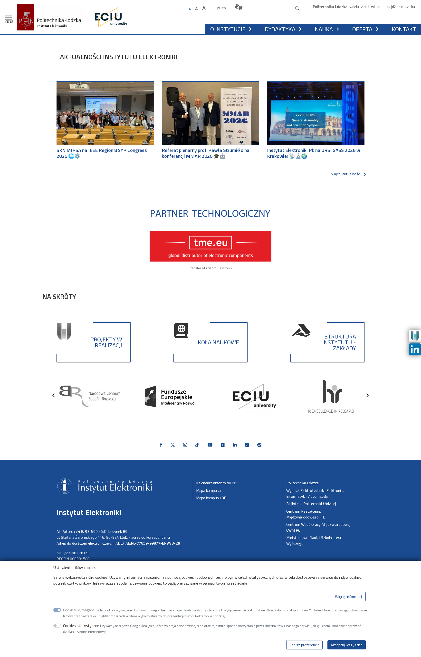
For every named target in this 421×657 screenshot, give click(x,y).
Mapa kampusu (208, 490)
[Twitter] (173, 445)
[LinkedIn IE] (415, 349)
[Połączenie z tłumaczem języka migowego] (239, 7)
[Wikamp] (415, 335)
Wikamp (377, 7)
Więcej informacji (349, 596)
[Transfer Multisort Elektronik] (210, 236)
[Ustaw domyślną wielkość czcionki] (190, 9)
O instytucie (227, 29)
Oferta (362, 29)
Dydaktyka (280, 29)
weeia (354, 7)
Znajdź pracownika (400, 7)
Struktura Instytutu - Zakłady (339, 342)
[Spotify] (259, 445)
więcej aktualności (346, 174)
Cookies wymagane (79, 610)
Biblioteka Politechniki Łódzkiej (311, 504)
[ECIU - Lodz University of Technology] (109, 17)
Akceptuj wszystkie (347, 645)
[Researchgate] (223, 445)
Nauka (324, 29)
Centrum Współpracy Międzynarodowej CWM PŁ (318, 527)
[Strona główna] (52, 11)
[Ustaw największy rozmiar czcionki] (204, 8)
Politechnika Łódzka (330, 7)
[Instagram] (185, 445)
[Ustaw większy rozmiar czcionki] (196, 8)
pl (218, 8)
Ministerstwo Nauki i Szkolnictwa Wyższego (313, 540)
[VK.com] (247, 445)
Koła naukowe (218, 342)
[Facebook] (161, 445)
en (224, 8)
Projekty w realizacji (106, 342)
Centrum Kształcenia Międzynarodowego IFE (305, 514)
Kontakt (404, 29)
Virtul (365, 7)
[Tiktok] (197, 445)
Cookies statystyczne (81, 625)
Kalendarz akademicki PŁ (216, 483)
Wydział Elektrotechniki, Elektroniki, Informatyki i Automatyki (315, 493)
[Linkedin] (235, 445)
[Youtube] (210, 445)
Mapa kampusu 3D (211, 498)
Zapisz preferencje (304, 645)
